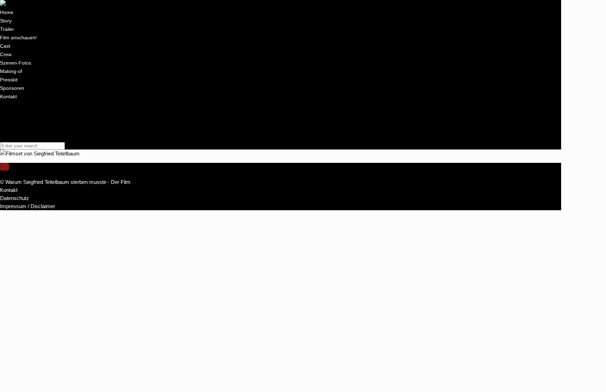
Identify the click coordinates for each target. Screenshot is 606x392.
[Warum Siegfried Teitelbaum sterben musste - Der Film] (65, 4)
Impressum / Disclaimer (27, 137)
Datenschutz (14, 129)
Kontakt (9, 121)
